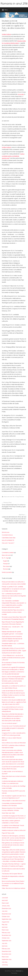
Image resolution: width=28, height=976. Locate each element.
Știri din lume (5, 532)
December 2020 (6, 951)
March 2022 (5, 930)
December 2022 (6, 914)
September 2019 (6, 959)
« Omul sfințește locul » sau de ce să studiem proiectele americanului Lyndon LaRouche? (13, 658)
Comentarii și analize (8, 552)
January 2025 (6, 905)
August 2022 (5, 922)
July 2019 (4, 962)
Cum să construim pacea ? (9, 723)
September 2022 (6, 919)
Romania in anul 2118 (14, 3)
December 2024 (6, 908)
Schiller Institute (6, 34)
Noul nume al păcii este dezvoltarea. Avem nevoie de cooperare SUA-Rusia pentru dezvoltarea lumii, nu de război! (13, 762)
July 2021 (4, 943)
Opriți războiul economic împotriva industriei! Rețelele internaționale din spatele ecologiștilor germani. (12, 639)
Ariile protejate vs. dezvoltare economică (13, 800)
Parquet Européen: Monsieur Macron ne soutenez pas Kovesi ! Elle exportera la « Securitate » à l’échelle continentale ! (13, 859)
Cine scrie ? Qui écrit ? (8, 543)
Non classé (6, 566)
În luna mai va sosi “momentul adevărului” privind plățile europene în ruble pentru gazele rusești (14, 728)
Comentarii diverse (7, 535)
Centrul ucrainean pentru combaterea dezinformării (13, 156)
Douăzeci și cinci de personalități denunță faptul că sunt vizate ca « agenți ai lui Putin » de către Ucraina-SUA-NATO (14, 702)
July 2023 (4, 911)
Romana (21, 496)
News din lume (8, 496)
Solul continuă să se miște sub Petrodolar (14, 743)
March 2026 (5, 903)
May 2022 (4, 924)
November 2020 (6, 954)
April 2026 (5, 900)
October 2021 (5, 938)
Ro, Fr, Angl (16, 496)
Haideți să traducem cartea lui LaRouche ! (14, 830)
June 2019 (5, 965)
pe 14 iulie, (21, 94)
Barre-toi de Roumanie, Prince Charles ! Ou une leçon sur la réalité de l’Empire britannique (13, 883)
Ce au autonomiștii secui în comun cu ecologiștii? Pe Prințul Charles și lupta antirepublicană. (12, 709)
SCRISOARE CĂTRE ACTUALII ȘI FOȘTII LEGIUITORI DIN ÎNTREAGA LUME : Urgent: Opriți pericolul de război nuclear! (14, 651)
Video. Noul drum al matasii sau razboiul (13, 888)
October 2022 (6, 916)
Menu (6, 10)
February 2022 (6, 932)
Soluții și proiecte (7, 572)
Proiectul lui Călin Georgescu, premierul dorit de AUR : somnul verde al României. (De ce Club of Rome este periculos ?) (13, 838)
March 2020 (5, 957)
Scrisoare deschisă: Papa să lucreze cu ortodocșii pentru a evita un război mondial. (13, 612)
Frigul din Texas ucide (8, 833)
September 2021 (6, 940)
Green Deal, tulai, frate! (8, 813)
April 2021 (4, 946)
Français (5, 563)
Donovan (18, 971)
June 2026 (5, 897)
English (5, 561)
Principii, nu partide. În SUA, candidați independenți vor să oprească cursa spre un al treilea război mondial (13, 589)
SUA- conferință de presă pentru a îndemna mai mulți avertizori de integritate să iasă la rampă (14, 596)
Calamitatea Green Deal (8, 537)
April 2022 (4, 927)
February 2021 (6, 948)
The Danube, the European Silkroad (12, 873)
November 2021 (6, 935)
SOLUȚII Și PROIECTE (8, 540)
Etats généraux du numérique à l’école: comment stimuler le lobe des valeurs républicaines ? (13, 845)
